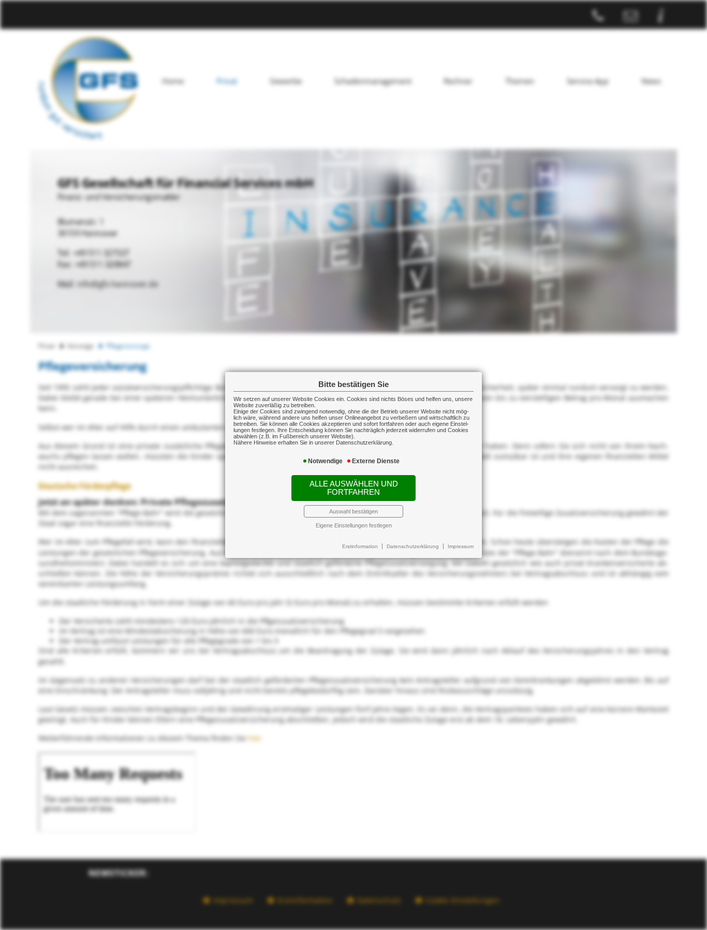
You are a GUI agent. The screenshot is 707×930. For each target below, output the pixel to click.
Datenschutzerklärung (413, 546)
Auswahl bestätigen (353, 511)
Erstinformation (360, 546)
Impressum (461, 546)
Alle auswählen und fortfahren (354, 488)
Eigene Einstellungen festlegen (354, 525)
